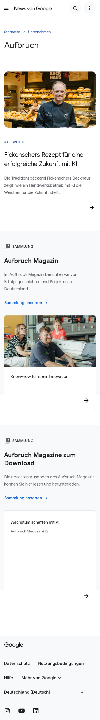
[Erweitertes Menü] (90, 8)
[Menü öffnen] (6, 8)
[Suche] (75, 8)
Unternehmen (39, 31)
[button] (17, 663)
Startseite (12, 31)
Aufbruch (14, 142)
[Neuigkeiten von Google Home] (33, 8)
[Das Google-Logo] (13, 645)
